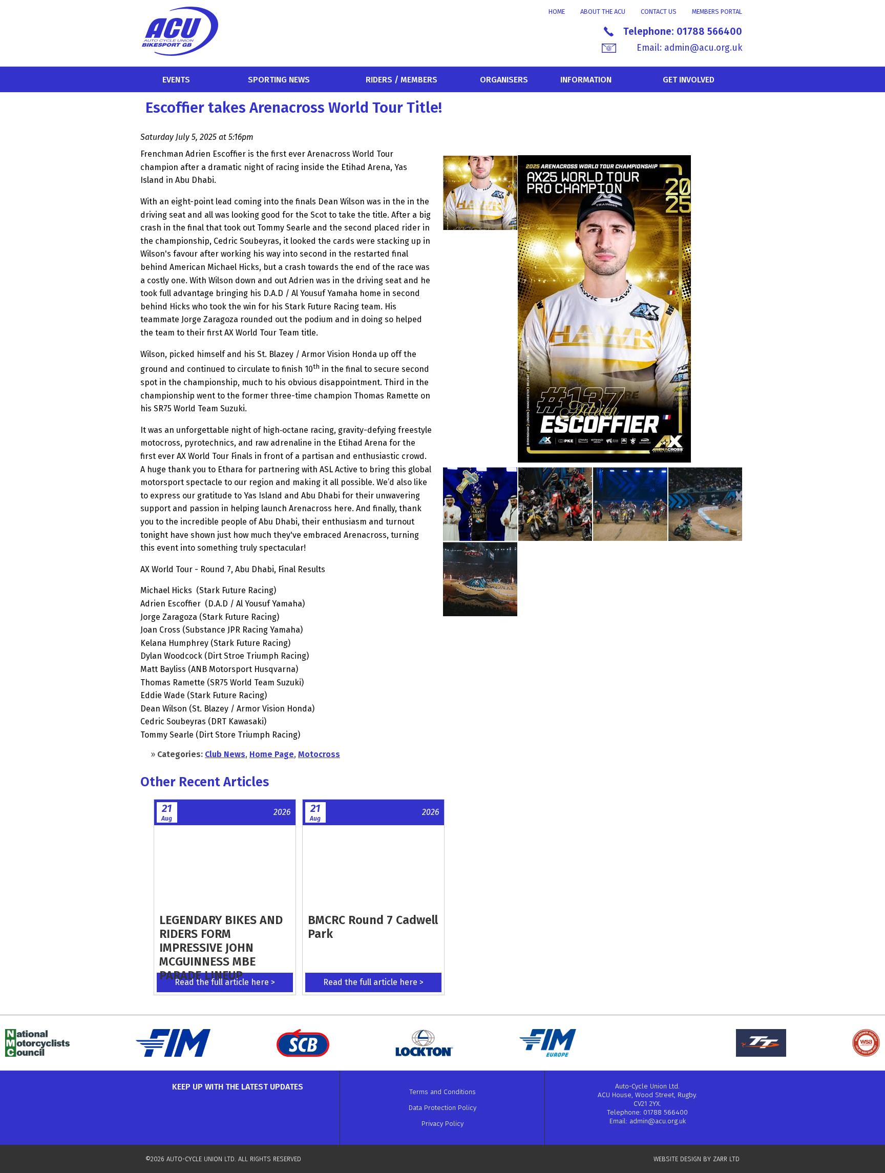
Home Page (271, 754)
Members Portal (717, 11)
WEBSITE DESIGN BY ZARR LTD (697, 1159)
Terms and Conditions (442, 1091)
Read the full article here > (225, 982)
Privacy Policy (442, 1123)
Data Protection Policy (442, 1107)
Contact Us (659, 11)
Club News (225, 754)
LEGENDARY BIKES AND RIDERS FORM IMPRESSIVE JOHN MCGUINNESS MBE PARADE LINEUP (221, 947)
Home (557, 11)
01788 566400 (709, 31)
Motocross (319, 754)
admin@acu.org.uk (703, 48)
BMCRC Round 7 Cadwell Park (373, 927)
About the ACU (602, 11)
